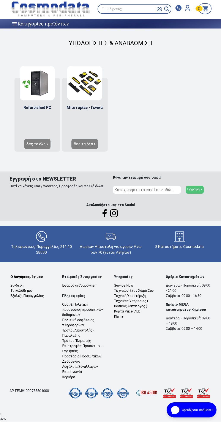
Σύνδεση (17, 285)
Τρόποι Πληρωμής (76, 341)
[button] (166, 8)
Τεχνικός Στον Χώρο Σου (134, 291)
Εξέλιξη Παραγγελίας (27, 296)
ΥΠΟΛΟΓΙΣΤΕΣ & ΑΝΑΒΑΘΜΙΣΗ (110, 43)
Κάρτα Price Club (127, 311)
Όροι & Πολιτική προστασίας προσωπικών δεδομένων (82, 309)
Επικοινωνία (72, 372)
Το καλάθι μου (21, 291)
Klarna (118, 316)
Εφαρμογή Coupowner (79, 285)
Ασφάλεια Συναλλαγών (80, 367)
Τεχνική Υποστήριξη (130, 296)
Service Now (123, 285)
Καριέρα (68, 377)
